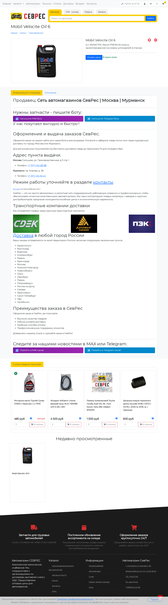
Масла (55, 580)
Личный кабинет (96, 566)
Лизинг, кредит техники (99, 582)
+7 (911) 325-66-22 (37, 176)
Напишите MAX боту (31, 118)
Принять (155, 599)
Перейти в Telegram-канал (106, 350)
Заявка (102, 12)
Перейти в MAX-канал (32, 350)
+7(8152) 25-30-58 (131, 4)
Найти (150, 18)
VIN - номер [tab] (72, 12)
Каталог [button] (17, 3)
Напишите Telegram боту (105, 118)
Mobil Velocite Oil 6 (20, 473)
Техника (46, 3)
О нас (91, 576)
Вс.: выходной (132, 582)
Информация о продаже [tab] (26, 93)
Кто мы (16, 189)
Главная (7, 3)
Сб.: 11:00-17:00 (132, 576)
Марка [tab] (88, 12)
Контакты (91, 3)
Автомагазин (33, 3)
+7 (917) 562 (37, 165)
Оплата (57, 3)
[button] (163, 4)
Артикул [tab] (55, 12)
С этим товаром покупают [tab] (27, 364)
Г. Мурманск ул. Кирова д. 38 (138, 566)
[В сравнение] (155, 40)
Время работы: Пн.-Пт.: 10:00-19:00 (141, 571)
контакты (103, 182)
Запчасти (56, 586)
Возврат (80, 3)
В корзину (38, 424)
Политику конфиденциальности (75, 599)
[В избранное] (149, 40)
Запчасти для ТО (59, 575)
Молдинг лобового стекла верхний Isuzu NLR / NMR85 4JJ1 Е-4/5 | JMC (64, 403)
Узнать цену (94, 57)
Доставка (68, 3)
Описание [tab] (50, 93)
